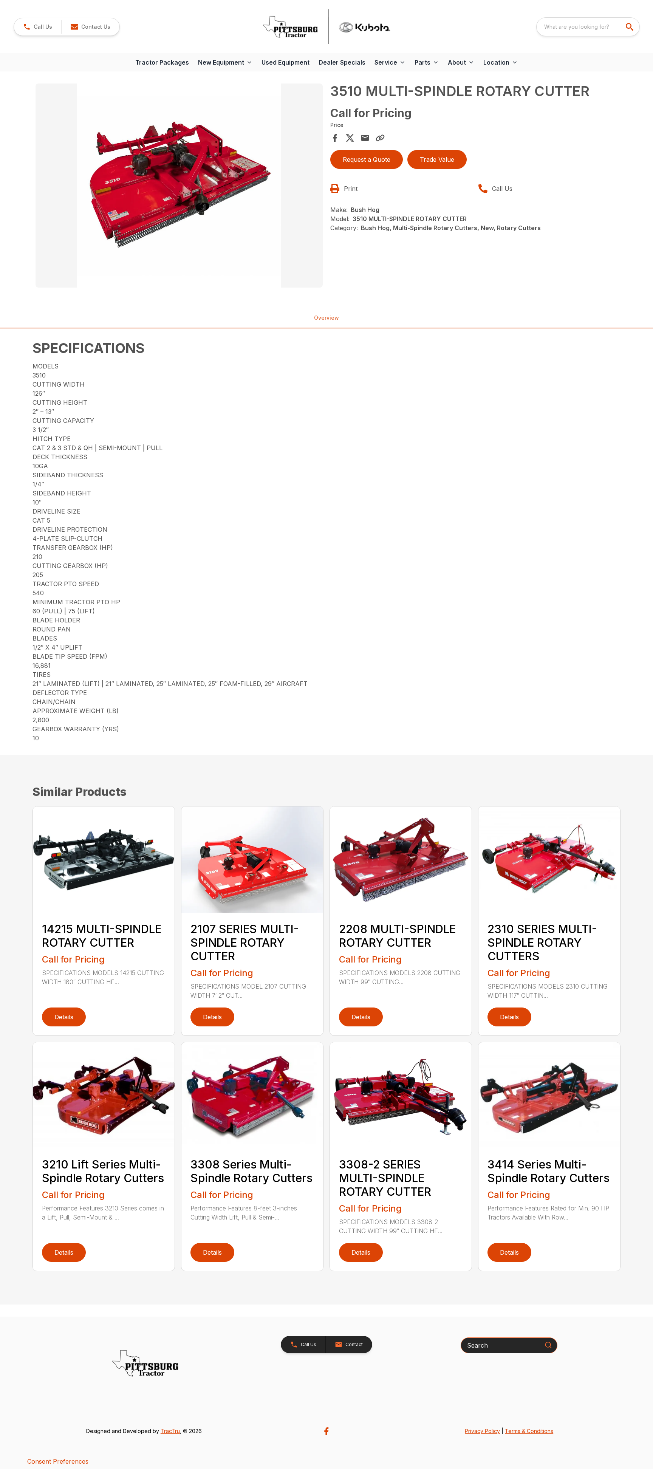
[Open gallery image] (179, 186)
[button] (37, 27)
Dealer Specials (342, 62)
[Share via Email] (365, 137)
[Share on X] (349, 137)
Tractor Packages (162, 62)
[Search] (548, 1345)
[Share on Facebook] (334, 137)
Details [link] (63, 1017)
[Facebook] (326, 1431)
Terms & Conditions (529, 1431)
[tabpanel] (179, 187)
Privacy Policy (482, 1431)
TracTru (170, 1431)
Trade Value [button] (437, 159)
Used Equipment (285, 62)
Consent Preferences (57, 1461)
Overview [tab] (326, 317)
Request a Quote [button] (366, 159)
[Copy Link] (380, 137)
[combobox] (588, 27)
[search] (630, 27)
